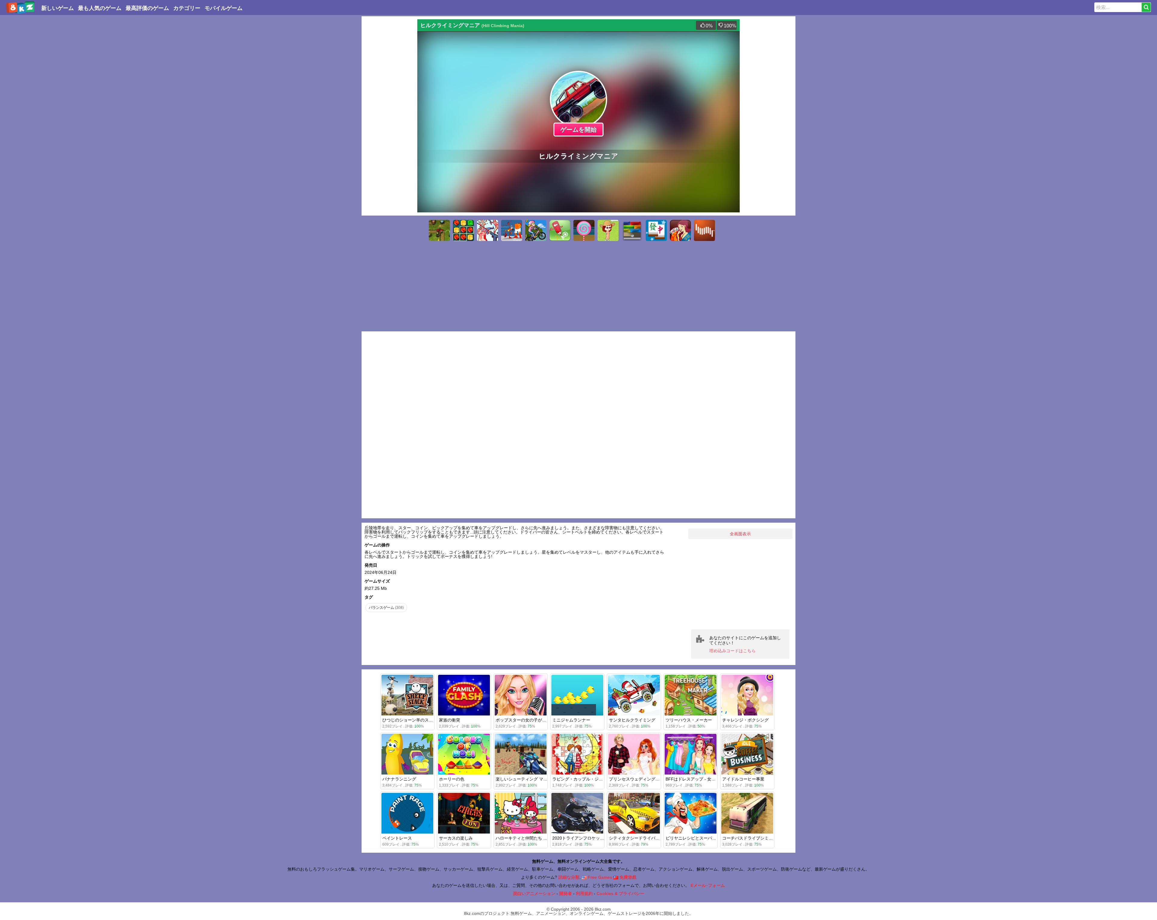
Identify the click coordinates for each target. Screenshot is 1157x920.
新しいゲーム (57, 8)
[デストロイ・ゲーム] (487, 230)
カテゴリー (186, 8)
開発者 (565, 893)
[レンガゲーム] (632, 230)
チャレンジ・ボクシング (745, 720)
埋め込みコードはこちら (732, 650)
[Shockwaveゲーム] (704, 230)
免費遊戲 (627, 877)
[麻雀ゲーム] (656, 230)
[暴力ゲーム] (511, 230)
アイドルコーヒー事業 (743, 779)
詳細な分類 (568, 877)
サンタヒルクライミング (632, 720)
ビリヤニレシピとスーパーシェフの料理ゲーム (710, 838)
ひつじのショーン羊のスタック (411, 720)
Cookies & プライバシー (620, 893)
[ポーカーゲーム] (680, 230)
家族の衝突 (449, 720)
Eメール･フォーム (708, 885)
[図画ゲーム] (559, 230)
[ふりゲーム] (608, 230)
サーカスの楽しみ (456, 838)
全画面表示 (740, 533)
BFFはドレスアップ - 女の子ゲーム (699, 779)
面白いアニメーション (534, 893)
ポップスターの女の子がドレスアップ (531, 720)
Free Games (599, 877)
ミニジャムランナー (571, 720)
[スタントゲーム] (535, 230)
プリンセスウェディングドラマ (638, 779)
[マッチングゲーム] (463, 230)
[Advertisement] (389, 109)
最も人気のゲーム (99, 8)
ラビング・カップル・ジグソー (581, 779)
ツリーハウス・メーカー (689, 720)
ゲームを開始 (578, 129)
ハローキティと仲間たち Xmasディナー (533, 838)
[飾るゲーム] (583, 230)
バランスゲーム (386, 608)
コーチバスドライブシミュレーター (756, 838)
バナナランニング (399, 779)
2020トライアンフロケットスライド (586, 838)
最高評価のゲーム (147, 8)
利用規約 (584, 893)
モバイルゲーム (224, 8)
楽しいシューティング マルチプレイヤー (534, 779)
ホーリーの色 (451, 779)
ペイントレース (397, 838)
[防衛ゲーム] (439, 230)
